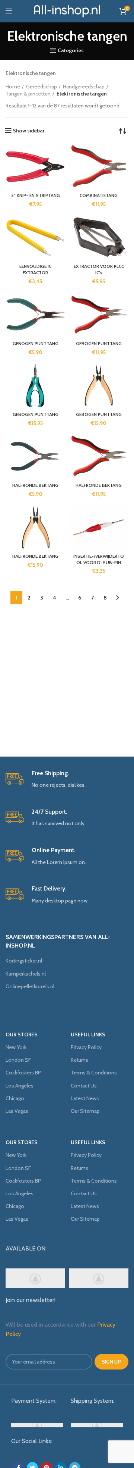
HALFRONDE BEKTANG (35, 485)
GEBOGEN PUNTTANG (35, 343)
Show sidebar (29, 130)
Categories (71, 50)
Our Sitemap (85, 1111)
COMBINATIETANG (99, 195)
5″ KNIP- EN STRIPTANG (35, 195)
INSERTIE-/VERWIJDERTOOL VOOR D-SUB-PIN (98, 559)
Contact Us (84, 1085)
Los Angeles (20, 1085)
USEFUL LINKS (88, 1034)
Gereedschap (41, 86)
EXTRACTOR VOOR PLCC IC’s (99, 269)
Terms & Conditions (94, 1072)
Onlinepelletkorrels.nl (30, 986)
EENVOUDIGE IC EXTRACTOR (35, 269)
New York (16, 1047)
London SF (18, 1060)
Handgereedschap (84, 86)
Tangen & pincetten (28, 93)
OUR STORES (22, 1034)
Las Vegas (17, 1111)
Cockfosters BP (23, 1072)
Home (13, 86)
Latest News (85, 1098)
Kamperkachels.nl (26, 973)
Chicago (15, 1098)
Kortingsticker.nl (24, 960)
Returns (79, 1060)
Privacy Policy (86, 1047)
